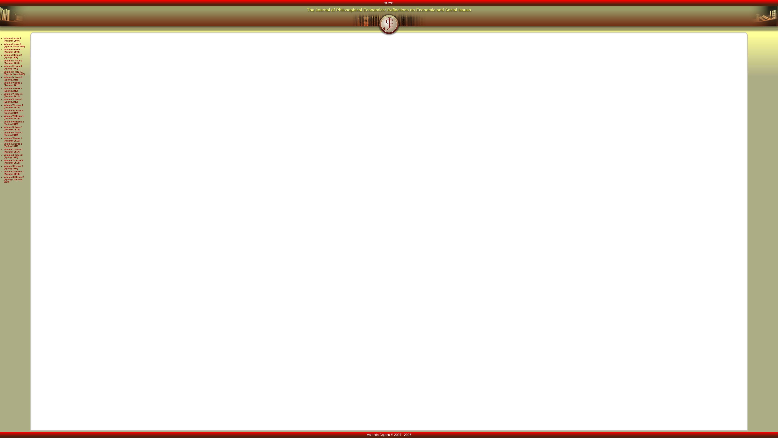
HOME (388, 3)
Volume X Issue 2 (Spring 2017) (13, 145)
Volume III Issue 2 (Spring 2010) (13, 67)
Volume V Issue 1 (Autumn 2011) (13, 84)
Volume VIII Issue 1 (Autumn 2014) (14, 117)
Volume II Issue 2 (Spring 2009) (13, 56)
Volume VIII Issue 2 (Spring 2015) (14, 122)
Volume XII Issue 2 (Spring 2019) (13, 167)
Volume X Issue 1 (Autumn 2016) (13, 139)
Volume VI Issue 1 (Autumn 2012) (13, 95)
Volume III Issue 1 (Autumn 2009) (13, 61)
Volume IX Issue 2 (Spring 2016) (13, 133)
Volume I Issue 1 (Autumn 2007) (12, 39)
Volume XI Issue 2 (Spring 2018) (13, 156)
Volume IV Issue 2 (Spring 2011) (13, 78)
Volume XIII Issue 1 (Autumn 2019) (14, 172)
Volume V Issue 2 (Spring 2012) (13, 89)
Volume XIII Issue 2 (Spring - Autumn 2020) (14, 179)
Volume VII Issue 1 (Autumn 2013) (13, 106)
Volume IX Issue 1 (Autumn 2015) (13, 128)
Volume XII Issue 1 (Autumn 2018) (13, 161)
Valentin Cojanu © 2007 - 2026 (389, 435)
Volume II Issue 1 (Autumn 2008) (13, 50)
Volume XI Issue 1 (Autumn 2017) (13, 150)
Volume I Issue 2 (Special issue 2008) (14, 45)
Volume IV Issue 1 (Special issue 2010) (14, 73)
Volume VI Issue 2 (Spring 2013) (13, 100)
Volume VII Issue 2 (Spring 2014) (13, 111)
